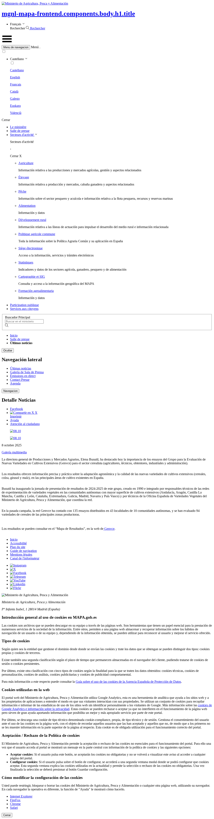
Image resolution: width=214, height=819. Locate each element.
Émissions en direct (23, 376)
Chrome (15, 804)
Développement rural (32, 220)
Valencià (15, 113)
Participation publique (24, 305)
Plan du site (17, 547)
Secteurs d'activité (22, 134)
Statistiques (25, 262)
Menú (35, 47)
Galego (15, 98)
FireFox (15, 800)
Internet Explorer (21, 796)
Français (15, 84)
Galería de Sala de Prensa (27, 372)
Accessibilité (18, 543)
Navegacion (10, 390)
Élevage (23, 177)
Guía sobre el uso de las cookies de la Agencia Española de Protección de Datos (128, 681)
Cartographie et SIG (31, 276)
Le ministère (18, 127)
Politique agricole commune (36, 234)
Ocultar (7, 350)
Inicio (14, 335)
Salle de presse (19, 131)
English (15, 77)
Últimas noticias (20, 368)
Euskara (15, 105)
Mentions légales (21, 554)
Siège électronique (30, 248)
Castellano (17, 70)
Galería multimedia (14, 452)
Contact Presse (19, 379)
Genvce (109, 528)
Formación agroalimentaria (36, 291)
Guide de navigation (23, 551)
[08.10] (15, 431)
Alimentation (27, 205)
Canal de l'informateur (24, 558)
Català (14, 91)
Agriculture (25, 163)
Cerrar (7, 815)
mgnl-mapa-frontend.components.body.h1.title (68, 13)
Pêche (22, 191)
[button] (107, 47)
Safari (14, 807)
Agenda (15, 383)
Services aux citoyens (24, 308)
